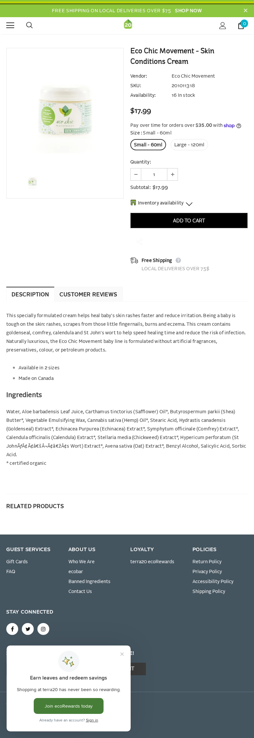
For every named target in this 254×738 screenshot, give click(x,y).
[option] (65, 107)
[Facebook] (12, 629)
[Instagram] (43, 629)
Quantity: (140, 162)
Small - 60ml (148, 145)
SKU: (135, 86)
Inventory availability (161, 203)
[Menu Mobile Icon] (10, 25)
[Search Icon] (36, 25)
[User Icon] (222, 25)
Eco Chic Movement (193, 76)
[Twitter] (28, 629)
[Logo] (128, 25)
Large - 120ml (189, 145)
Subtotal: (140, 187)
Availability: (143, 95)
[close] (245, 11)
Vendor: (138, 76)
